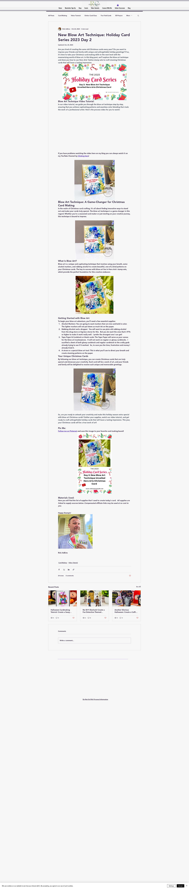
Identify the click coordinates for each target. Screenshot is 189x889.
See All (138, 768)
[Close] (186, 885)
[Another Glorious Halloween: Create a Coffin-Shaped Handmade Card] (126, 780)
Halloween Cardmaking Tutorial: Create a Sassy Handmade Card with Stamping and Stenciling (61, 792)
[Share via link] (73, 751)
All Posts (51, 15)
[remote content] (94, 598)
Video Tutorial (76, 15)
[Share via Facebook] (59, 751)
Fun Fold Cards (106, 15)
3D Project (118, 15)
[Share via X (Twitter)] (64, 751)
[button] (118, 5)
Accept (180, 886)
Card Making (62, 15)
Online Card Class (91, 15)
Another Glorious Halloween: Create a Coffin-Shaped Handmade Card (126, 792)
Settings (171, 886)
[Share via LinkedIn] (69, 751)
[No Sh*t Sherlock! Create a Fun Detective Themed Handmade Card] (94, 780)
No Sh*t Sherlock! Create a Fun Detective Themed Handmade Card (94, 792)
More (128, 15)
